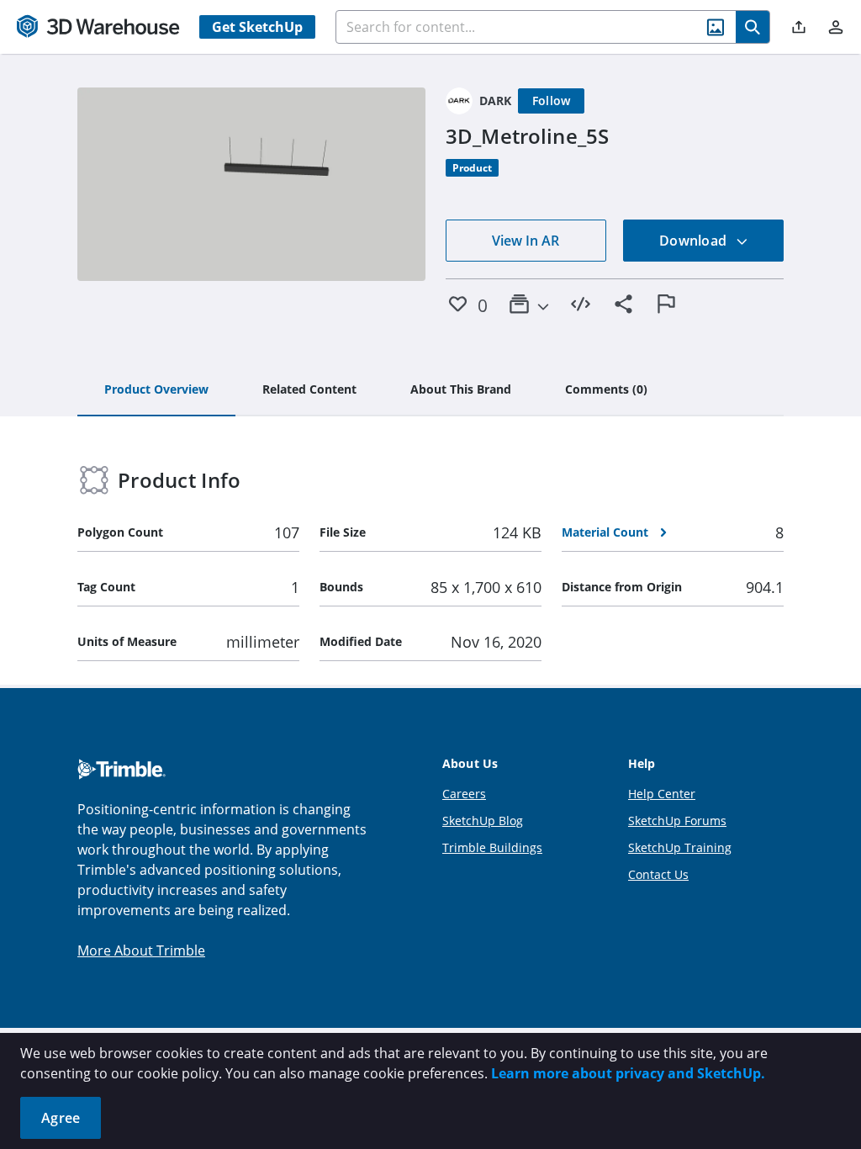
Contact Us (658, 874)
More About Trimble (141, 950)
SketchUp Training (680, 847)
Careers (464, 794)
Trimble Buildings (492, 847)
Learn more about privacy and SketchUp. (628, 1073)
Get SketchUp (257, 27)
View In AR (525, 240)
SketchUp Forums (677, 821)
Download (694, 240)
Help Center (661, 794)
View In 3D (252, 184)
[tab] (156, 390)
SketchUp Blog (482, 821)
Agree (60, 1118)
